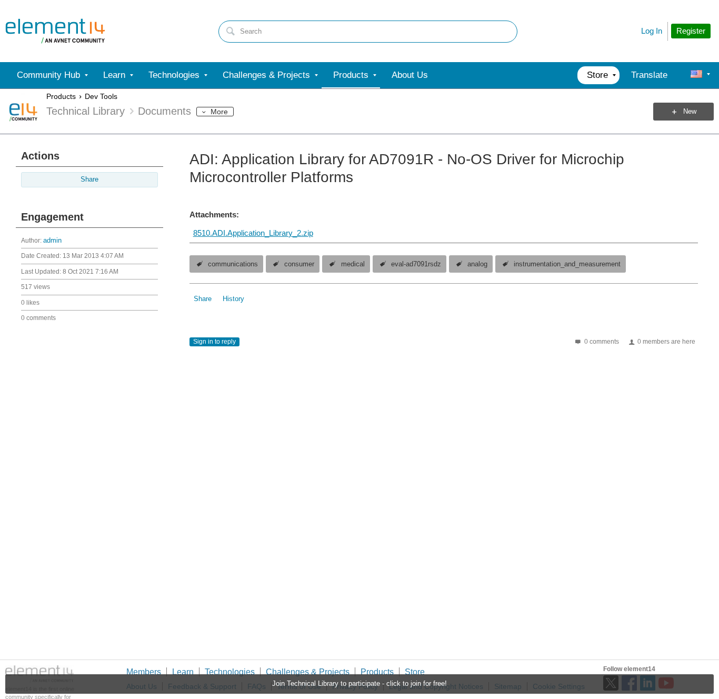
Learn (183, 671)
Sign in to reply (214, 341)
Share (89, 179)
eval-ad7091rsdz (416, 264)
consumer (299, 264)
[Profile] (696, 75)
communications (233, 264)
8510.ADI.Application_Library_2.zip (253, 232)
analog (477, 264)
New (689, 111)
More (219, 111)
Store (415, 671)
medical (353, 264)
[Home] (55, 31)
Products (61, 96)
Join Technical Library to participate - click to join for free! (359, 683)
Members (143, 671)
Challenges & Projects (307, 671)
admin (52, 240)
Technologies (230, 671)
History (233, 299)
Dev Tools (101, 96)
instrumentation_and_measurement (567, 264)
